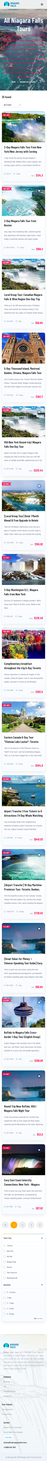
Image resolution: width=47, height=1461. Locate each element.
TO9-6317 (9, 837)
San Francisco (12, 1272)
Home (14, 82)
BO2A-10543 (10, 247)
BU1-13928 (9, 1133)
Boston (9, 1267)
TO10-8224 (10, 911)
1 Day (19, 321)
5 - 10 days (10, 1314)
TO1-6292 (9, 321)
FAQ (4, 1386)
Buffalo (9, 1256)
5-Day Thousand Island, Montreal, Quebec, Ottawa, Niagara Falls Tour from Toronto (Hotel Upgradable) (23, 373)
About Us (6, 1381)
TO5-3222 (10, 395)
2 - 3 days (10, 1303)
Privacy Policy (7, 1414)
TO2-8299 (9, 542)
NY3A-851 (9, 616)
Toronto (10, 1245)
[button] (12, 105)
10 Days (21, 911)
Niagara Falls (11, 1262)
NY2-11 (8, 173)
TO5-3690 (9, 690)
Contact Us (7, 1396)
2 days (9, 1297)
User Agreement (7, 1409)
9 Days (19, 837)
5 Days (20, 395)
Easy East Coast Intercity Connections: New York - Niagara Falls (22, 1184)
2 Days (18, 173)
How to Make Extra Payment (13, 1432)
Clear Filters (39, 1318)
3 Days (19, 616)
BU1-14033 (9, 1059)
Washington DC (12, 1278)
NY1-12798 (9, 469)
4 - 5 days (10, 1308)
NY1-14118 (9, 1206)
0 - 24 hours (11, 1292)
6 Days (20, 764)
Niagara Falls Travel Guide (12, 1427)
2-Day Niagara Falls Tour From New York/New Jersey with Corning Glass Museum (23, 151)
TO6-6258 (9, 764)
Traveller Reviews (9, 1391)
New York (10, 1251)
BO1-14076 (9, 985)
